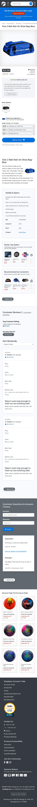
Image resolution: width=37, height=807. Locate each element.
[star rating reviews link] (29, 69)
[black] (6, 108)
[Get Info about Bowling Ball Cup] (6, 133)
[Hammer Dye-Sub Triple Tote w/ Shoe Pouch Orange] (8, 280)
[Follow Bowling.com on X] (7, 762)
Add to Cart (17, 140)
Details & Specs (11, 94)
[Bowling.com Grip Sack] (25, 254)
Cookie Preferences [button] (9, 747)
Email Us (7, 730)
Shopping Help (8, 687)
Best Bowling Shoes (9, 699)
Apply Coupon (18, 13)
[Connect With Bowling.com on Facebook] (5, 762)
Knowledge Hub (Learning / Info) (12, 693)
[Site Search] (30, 3)
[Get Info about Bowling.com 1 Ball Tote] (7, 126)
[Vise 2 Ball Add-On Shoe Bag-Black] (25, 280)
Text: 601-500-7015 (10, 733)
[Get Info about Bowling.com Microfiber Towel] (6, 130)
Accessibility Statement (10, 753)
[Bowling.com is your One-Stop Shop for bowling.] (3, 3)
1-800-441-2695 (10, 724)
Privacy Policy (7, 744)
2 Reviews (32, 71)
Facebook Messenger (11, 736)
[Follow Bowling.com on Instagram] (10, 762)
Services (6, 690)
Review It (9, 334)
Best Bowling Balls (8, 696)
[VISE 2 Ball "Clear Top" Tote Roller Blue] (17, 280)
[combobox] (20, 4)
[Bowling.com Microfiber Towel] (8, 254)
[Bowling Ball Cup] (17, 254)
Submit (8, 529)
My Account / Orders (9, 684)
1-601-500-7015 (11, 727)
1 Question (32, 72)
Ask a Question (31, 74)
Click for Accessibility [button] (9, 750)
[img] (21, 775)
